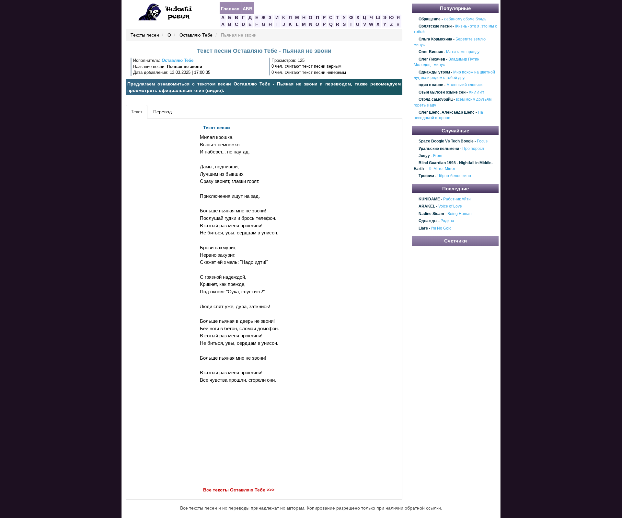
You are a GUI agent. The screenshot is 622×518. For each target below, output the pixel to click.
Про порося (473, 148)
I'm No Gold (441, 228)
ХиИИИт (476, 92)
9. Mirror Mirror (442, 168)
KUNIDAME (429, 199)
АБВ (247, 8)
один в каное (431, 85)
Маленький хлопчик (464, 85)
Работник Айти (457, 199)
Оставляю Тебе (196, 35)
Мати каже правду (462, 52)
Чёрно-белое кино (454, 176)
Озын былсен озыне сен (442, 92)
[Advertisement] (157, 219)
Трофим (426, 176)
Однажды (428, 221)
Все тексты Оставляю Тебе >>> (238, 490)
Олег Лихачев (432, 59)
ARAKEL (427, 206)
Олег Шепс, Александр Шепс (447, 112)
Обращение (430, 19)
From (437, 155)
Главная (230, 8)
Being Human (459, 213)
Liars (423, 228)
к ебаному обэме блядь (465, 19)
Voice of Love (450, 206)
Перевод (162, 111)
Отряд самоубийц (436, 99)
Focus (482, 141)
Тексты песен (145, 35)
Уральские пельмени (439, 148)
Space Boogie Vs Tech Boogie (446, 141)
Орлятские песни (435, 26)
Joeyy (424, 155)
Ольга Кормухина (435, 39)
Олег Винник (431, 52)
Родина (447, 221)
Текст (136, 111)
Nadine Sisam (431, 213)
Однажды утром (434, 72)
